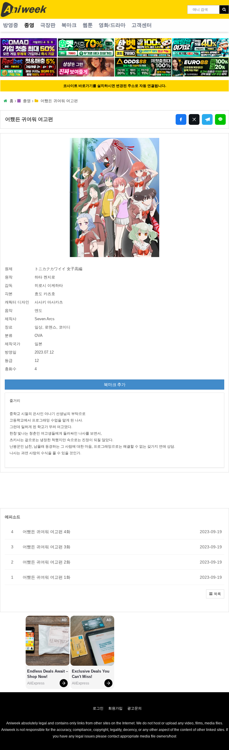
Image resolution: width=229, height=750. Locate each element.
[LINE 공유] (220, 119)
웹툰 (88, 25)
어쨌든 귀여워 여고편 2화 (46, 562)
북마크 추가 (115, 384)
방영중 (10, 25)
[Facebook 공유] (181, 119)
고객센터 (141, 25)
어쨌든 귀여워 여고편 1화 (46, 577)
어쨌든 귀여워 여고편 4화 (46, 531)
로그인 (98, 708)
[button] (215, 593)
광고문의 (134, 708)
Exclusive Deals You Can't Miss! (91, 674)
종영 (29, 25)
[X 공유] (194, 119)
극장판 (47, 25)
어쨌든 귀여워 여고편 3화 (46, 546)
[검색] (224, 9)
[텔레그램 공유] (207, 119)
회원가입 (115, 708)
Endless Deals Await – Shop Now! (47, 674)
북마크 (69, 25)
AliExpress (35, 683)
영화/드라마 (112, 25)
